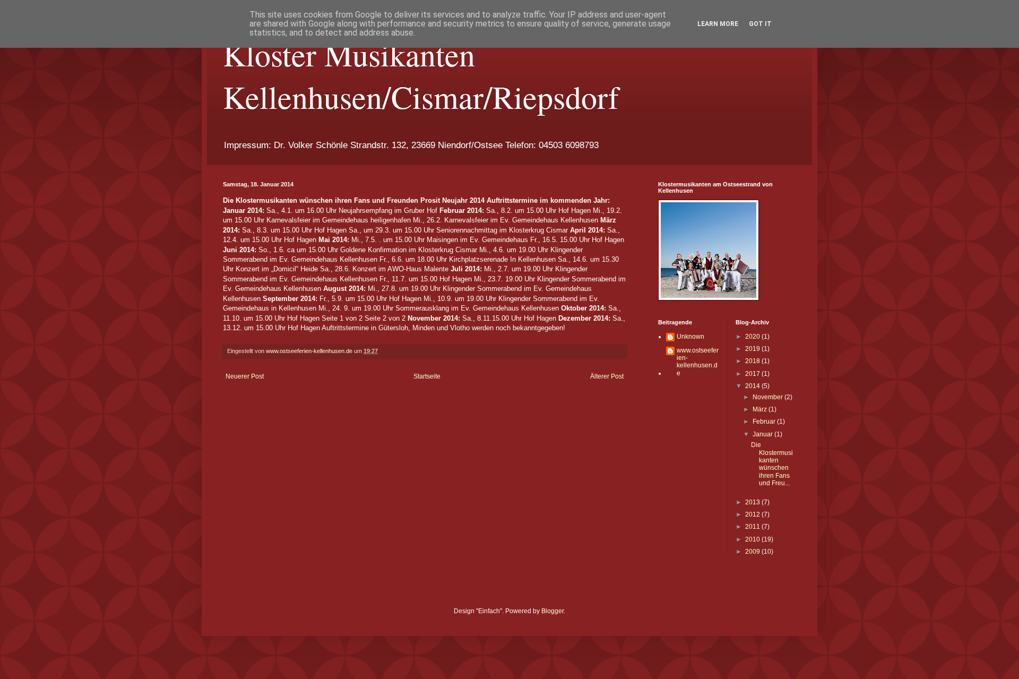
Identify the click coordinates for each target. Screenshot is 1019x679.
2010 (753, 539)
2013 (753, 502)
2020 (753, 336)
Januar (763, 434)
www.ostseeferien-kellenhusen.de (698, 362)
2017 (753, 373)
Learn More (717, 24)
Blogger (552, 611)
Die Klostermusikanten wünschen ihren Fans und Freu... (772, 464)
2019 (753, 349)
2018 (753, 361)
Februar (765, 421)
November (768, 397)
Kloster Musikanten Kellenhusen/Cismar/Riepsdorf (421, 75)
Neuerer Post (245, 376)
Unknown (690, 336)
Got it (760, 24)
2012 (753, 514)
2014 (753, 386)
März (760, 409)
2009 (753, 551)
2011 (753, 526)
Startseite (427, 376)
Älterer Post (607, 376)
